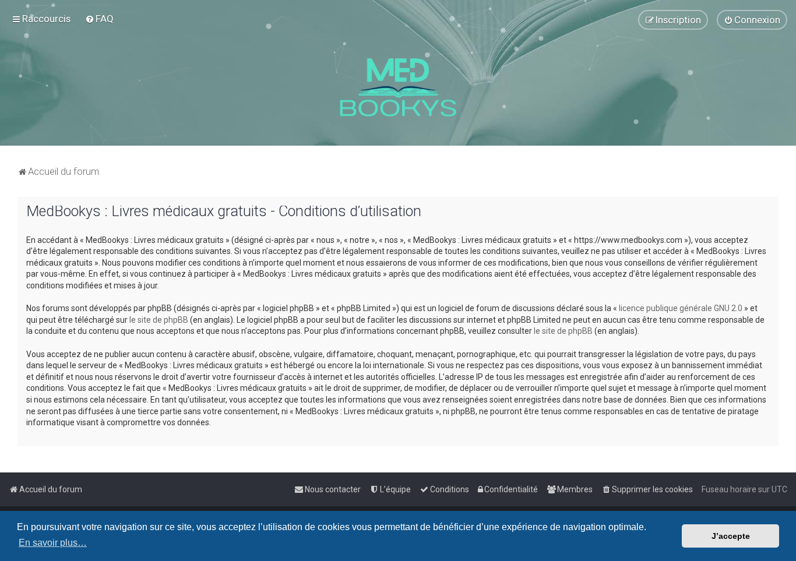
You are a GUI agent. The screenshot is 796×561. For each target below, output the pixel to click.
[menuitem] (99, 18)
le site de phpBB (158, 319)
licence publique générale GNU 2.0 (680, 308)
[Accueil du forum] (398, 87)
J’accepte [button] (731, 536)
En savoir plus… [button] (53, 543)
